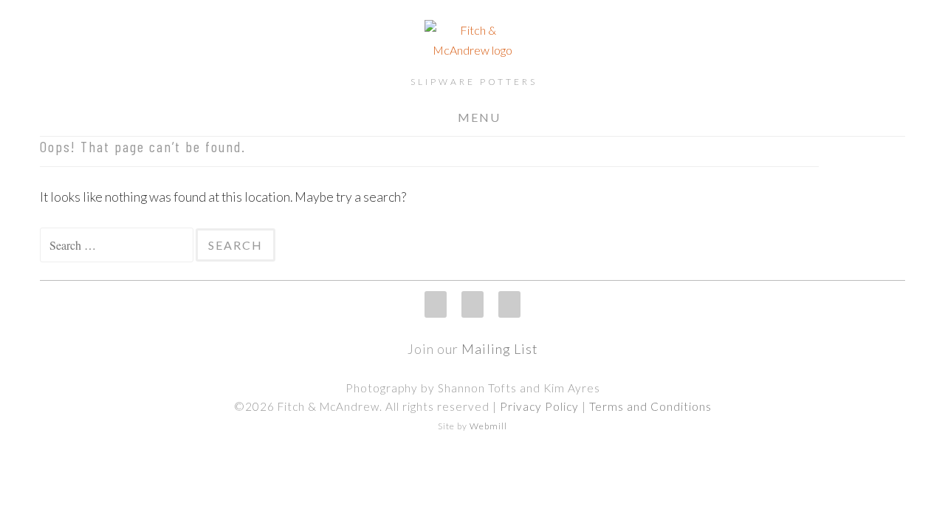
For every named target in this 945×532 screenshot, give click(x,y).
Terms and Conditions (650, 406)
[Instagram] (436, 304)
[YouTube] (509, 304)
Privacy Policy (539, 406)
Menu (479, 117)
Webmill (488, 426)
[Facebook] (472, 304)
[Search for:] (118, 245)
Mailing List (499, 349)
